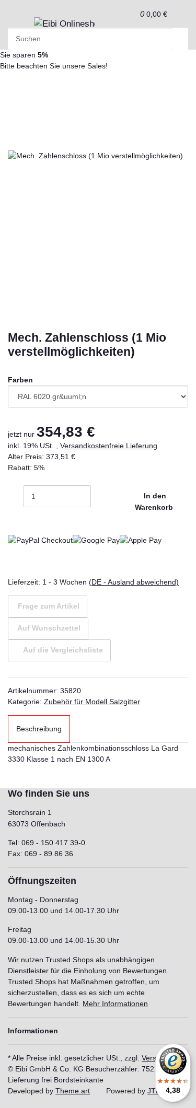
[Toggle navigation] (21, 27)
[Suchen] (180, 39)
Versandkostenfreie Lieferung (108, 445)
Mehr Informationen (115, 1003)
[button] (128, 14)
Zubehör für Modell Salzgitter (92, 701)
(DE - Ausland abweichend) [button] (134, 582)
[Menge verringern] (16, 496)
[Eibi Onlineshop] (64, 24)
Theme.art (72, 1091)
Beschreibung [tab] (39, 729)
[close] (16, 139)
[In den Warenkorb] (16, 123)
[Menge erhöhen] (99, 496)
